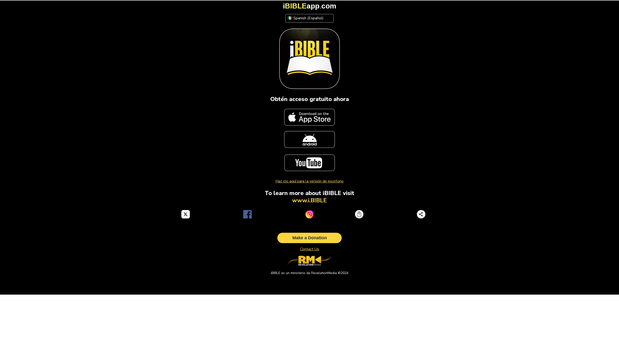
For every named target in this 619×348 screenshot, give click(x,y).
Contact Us (309, 249)
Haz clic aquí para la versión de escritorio (309, 181)
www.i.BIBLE (309, 200)
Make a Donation (309, 237)
